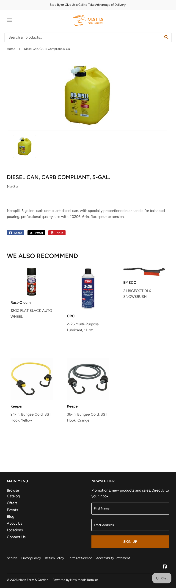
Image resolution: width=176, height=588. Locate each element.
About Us (14, 523)
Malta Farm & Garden (33, 580)
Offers (12, 503)
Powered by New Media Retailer (75, 580)
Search (12, 558)
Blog (10, 516)
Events (12, 510)
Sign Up (130, 542)
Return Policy (54, 558)
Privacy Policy (31, 558)
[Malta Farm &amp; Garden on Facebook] (165, 567)
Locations (15, 530)
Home (11, 49)
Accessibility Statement (113, 558)
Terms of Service (80, 558)
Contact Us (16, 537)
